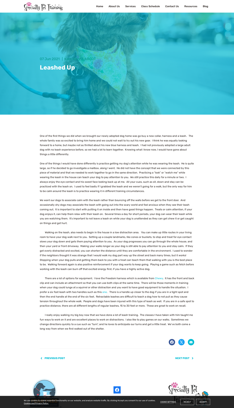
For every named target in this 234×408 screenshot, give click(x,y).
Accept (203, 402)
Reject (187, 402)
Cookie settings (168, 402)
